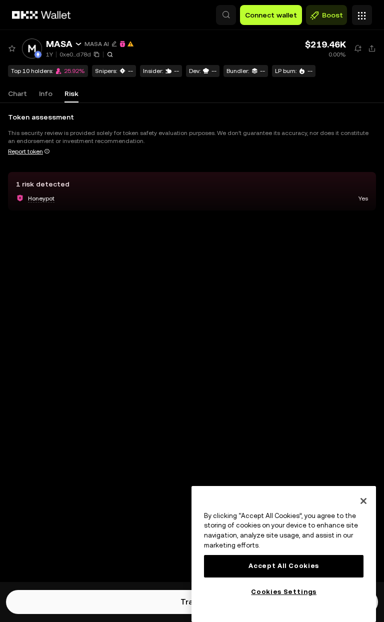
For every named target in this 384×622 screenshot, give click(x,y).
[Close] (363, 501)
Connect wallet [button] (271, 15)
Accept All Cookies (283, 566)
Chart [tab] (17, 94)
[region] (284, 554)
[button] (226, 15)
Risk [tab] (71, 94)
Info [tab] (45, 94)
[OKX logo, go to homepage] (41, 15)
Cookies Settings (283, 592)
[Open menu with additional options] (362, 12)
